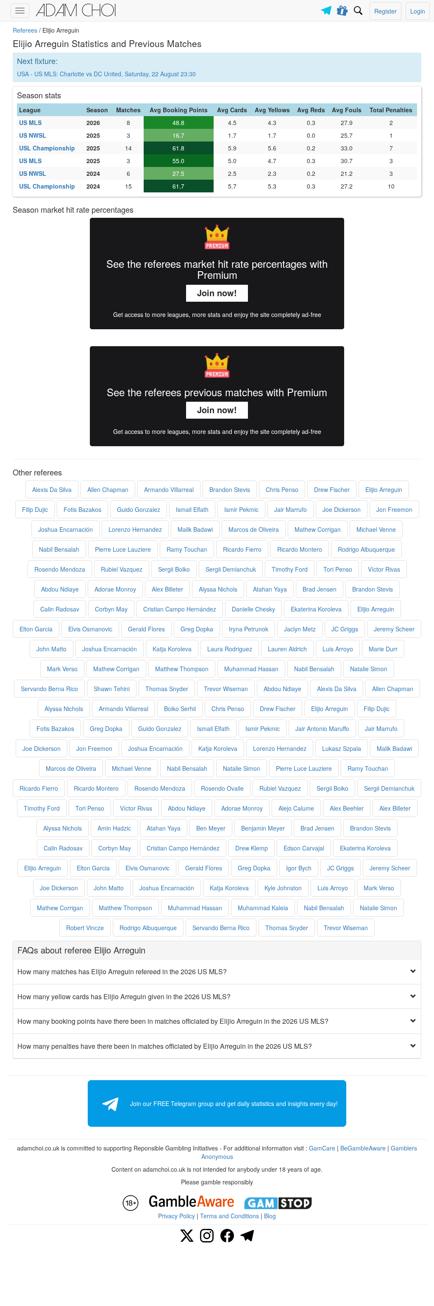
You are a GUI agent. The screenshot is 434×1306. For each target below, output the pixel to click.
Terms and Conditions (229, 1216)
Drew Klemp (251, 848)
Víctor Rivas (384, 569)
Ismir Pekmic (241, 509)
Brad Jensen (320, 589)
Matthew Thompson (182, 668)
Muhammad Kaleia (263, 907)
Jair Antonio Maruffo (322, 728)
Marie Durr (383, 649)
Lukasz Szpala (341, 748)
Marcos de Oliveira (253, 529)
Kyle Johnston (283, 888)
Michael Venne (376, 529)
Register (385, 11)
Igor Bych (299, 868)
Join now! (217, 292)
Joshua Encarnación (65, 529)
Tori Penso (337, 569)
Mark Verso (62, 668)
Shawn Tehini (112, 688)
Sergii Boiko (174, 569)
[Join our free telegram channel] (327, 8)
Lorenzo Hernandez (135, 529)
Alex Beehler (347, 808)
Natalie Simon (368, 668)
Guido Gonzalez (138, 509)
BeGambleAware (363, 1148)
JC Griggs (344, 629)
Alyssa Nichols (218, 589)
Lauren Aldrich (287, 649)
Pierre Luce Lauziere (123, 549)
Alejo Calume (296, 808)
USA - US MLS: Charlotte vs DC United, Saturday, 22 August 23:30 (106, 73)
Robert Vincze (85, 927)
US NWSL (32, 135)
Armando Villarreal (169, 489)
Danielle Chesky (253, 609)
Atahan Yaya (270, 589)
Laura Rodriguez (229, 649)
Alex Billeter (167, 589)
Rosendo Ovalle (222, 788)
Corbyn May (111, 609)
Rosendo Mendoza (59, 569)
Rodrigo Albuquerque (366, 549)
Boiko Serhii (180, 708)
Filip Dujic (35, 509)
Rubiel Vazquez (121, 569)
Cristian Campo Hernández (179, 609)
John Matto (51, 649)
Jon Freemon (394, 509)
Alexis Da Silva (52, 489)
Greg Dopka (197, 629)
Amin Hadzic (114, 828)
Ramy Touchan (187, 549)
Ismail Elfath (192, 509)
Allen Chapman (107, 489)
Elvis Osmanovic (90, 629)
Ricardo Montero (299, 549)
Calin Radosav (59, 609)
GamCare (322, 1148)
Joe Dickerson (342, 509)
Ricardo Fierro (242, 549)
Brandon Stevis (229, 489)
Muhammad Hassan (251, 668)
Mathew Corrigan (318, 529)
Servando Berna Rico (49, 688)
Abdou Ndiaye (60, 589)
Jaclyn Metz (300, 629)
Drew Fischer (332, 489)
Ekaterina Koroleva (316, 609)
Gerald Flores (146, 629)
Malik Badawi (195, 529)
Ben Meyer (210, 828)
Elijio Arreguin (383, 489)
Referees (25, 30)
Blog (270, 1216)
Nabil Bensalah (59, 549)
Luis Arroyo (338, 649)
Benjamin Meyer (263, 828)
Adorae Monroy (115, 589)
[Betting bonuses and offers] (342, 9)
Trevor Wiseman (226, 688)
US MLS (30, 122)
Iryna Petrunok (248, 629)
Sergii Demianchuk (231, 569)
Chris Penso (282, 489)
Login (417, 11)
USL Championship (47, 148)
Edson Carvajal (304, 848)
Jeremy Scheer (394, 629)
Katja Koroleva (172, 649)
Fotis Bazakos (82, 509)
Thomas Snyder (166, 688)
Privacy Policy (176, 1216)
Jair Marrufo (290, 509)
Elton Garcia (36, 629)
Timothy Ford (290, 569)
